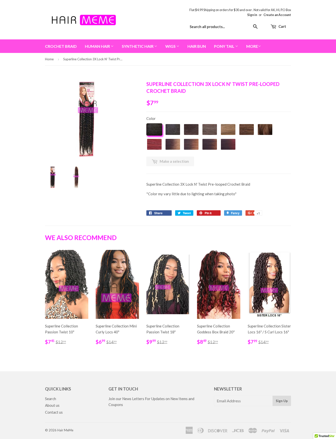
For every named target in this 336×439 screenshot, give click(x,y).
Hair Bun (196, 46)
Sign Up (282, 401)
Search (50, 398)
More (252, 46)
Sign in (252, 15)
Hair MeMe (65, 430)
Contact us (54, 412)
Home (49, 59)
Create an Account (277, 15)
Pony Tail (224, 46)
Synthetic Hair (138, 46)
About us (52, 405)
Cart (282, 26)
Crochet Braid (61, 46)
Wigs (170, 46)
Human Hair (98, 46)
